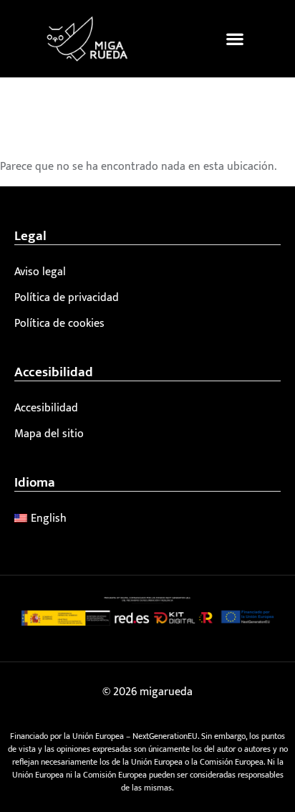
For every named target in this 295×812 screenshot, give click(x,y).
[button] (234, 38)
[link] (87, 38)
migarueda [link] (166, 692)
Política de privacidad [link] (66, 297)
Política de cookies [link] (59, 323)
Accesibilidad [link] (46, 408)
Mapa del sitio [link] (49, 434)
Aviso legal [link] (40, 272)
